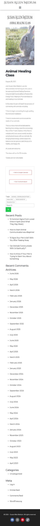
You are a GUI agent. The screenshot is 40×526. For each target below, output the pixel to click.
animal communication (20, 196)
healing (10, 199)
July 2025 (14, 335)
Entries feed (15, 490)
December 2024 (16, 374)
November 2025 (16, 313)
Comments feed (16, 496)
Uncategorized (16, 474)
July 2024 (14, 402)
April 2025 (14, 352)
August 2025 (15, 329)
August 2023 (15, 446)
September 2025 (17, 324)
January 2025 (15, 368)
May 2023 (14, 458)
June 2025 (14, 340)
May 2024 (14, 413)
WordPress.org (16, 501)
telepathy (11, 202)
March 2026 (14, 290)
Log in (12, 484)
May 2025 (14, 346)
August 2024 (15, 396)
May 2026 (14, 279)
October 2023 (15, 441)
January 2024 (15, 430)
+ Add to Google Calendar (20, 172)
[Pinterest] (23, 520)
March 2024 (15, 424)
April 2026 (14, 285)
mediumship (20, 199)
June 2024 (14, 407)
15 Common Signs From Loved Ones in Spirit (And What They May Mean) (22, 221)
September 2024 (17, 391)
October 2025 (15, 318)
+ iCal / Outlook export (20, 181)
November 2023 (16, 435)
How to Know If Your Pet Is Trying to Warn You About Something (21, 256)
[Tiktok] (28, 520)
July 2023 (14, 452)
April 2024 (14, 419)
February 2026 (16, 296)
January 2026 (15, 301)
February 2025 (16, 363)
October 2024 (15, 385)
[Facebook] (12, 520)
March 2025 (14, 357)
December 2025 (16, 307)
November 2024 (16, 380)
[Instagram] (17, 520)
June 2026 (14, 274)
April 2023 (14, 463)
